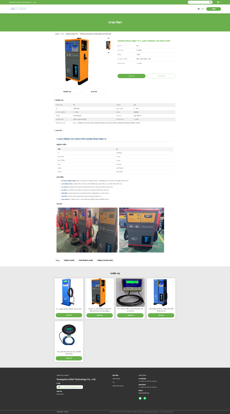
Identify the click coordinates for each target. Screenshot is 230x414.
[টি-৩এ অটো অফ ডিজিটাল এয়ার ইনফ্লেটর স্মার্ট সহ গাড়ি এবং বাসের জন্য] (130, 292)
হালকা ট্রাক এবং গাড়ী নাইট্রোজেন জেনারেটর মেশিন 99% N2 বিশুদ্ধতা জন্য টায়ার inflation (99, 310)
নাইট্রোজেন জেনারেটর (69, 260)
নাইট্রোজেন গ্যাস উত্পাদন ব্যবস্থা (105, 260)
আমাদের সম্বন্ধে (116, 379)
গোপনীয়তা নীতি (60, 412)
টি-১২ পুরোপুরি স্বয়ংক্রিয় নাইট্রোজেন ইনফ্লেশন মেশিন (69, 309)
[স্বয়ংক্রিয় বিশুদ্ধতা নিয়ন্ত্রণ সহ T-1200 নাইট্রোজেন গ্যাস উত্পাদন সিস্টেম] (78, 61)
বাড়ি (199, 9)
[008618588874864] (140, 398)
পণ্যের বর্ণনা (94, 92)
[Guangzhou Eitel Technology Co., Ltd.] (19, 9)
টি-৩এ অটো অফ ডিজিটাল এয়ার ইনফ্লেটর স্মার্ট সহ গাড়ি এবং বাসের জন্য (130, 310)
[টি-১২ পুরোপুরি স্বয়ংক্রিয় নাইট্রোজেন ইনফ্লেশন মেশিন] (69, 292)
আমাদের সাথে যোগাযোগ (117, 386)
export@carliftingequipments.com (71, 387)
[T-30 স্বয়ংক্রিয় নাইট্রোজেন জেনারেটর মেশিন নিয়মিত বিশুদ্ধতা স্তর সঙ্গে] (161, 292)
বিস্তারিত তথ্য (67, 92)
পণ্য (202, 9)
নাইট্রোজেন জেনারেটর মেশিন (71, 34)
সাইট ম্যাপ (66, 412)
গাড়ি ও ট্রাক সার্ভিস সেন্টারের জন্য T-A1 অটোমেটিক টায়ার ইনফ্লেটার (69, 353)
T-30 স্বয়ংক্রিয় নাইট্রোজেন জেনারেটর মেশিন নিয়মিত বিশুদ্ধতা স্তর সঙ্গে (161, 310)
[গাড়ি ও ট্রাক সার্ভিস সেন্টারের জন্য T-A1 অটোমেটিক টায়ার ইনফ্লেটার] (69, 335)
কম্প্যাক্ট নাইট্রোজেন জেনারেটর (86, 260)
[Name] (210, 2)
